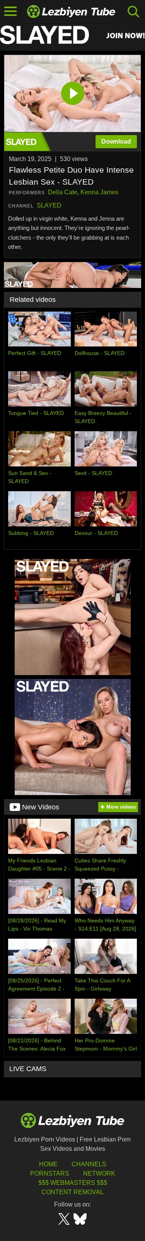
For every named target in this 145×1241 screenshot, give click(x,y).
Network (99, 1173)
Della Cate (62, 192)
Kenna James (99, 192)
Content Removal (72, 1192)
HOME (48, 1164)
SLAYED (49, 205)
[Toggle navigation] (10, 11)
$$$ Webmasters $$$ (72, 1182)
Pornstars (49, 1173)
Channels (89, 1164)
